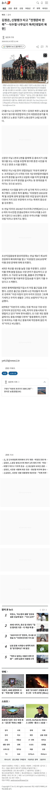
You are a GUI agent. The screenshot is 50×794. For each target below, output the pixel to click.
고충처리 (43, 760)
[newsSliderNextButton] (46, 610)
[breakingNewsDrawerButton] (42, 2)
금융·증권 (43, 735)
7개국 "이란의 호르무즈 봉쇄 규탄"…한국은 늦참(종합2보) (18, 390)
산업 (6, 740)
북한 (3, 15)
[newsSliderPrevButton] (40, 610)
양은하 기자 (9, 37)
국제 (43, 730)
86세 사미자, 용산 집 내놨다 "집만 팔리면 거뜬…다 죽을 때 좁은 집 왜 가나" (22, 627)
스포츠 (5, 701)
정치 (6, 730)
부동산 (19, 740)
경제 (31, 730)
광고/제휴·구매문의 (19, 760)
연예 (4, 671)
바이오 (43, 740)
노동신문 (13, 373)
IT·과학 (31, 740)
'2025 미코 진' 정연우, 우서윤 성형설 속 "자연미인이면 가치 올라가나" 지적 (23, 638)
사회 (18, 730)
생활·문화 (6, 745)
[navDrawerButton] (46, 2)
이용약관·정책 (33, 760)
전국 (6, 735)
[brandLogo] (6, 2)
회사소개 (7, 760)
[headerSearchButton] (38, 2)
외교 (18, 735)
